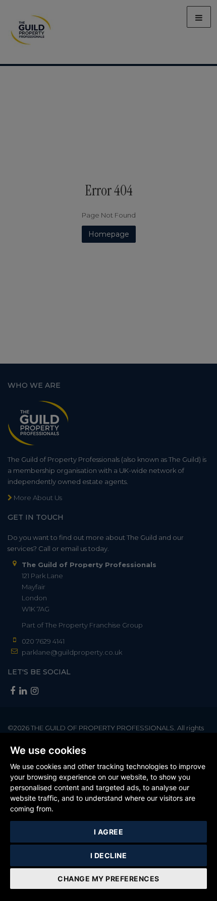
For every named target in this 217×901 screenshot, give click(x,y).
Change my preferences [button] (108, 878)
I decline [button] (108, 855)
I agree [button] (109, 831)
